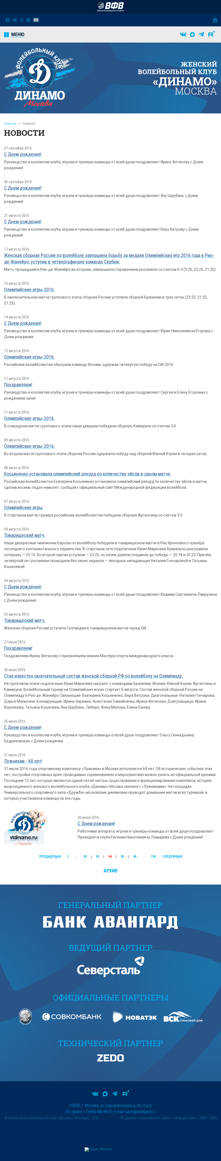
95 (122, 856)
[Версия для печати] (28, 20)
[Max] (192, 34)
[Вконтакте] (183, 34)
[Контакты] (7, 20)
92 (85, 856)
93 (97, 856)
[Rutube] (211, 34)
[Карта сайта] (14, 20)
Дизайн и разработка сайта (147, 1117)
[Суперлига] (110, 6)
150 (153, 856)
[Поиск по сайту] (21, 20)
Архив (110, 871)
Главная (10, 124)
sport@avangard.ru (140, 1111)
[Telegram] (201, 34)
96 (134, 856)
